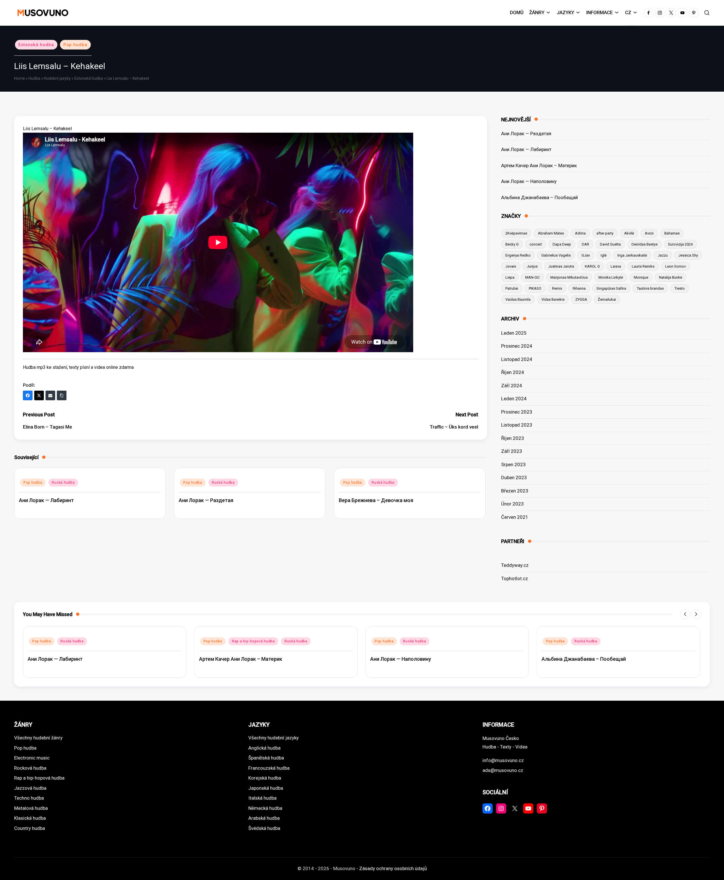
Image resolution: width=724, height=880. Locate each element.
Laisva (616, 266)
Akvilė (629, 233)
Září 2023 (511, 451)
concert (535, 244)
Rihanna (579, 288)
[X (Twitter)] (39, 395)
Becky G (512, 244)
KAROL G (592, 266)
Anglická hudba (264, 748)
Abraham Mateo (551, 233)
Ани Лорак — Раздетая (206, 500)
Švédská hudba (264, 828)
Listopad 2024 (516, 359)
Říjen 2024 (512, 372)
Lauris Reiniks (643, 266)
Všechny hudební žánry (38, 738)
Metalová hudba (31, 808)
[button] (685, 614)
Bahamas (672, 233)
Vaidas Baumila (518, 299)
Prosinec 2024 (516, 346)
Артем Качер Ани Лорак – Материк (539, 165)
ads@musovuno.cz (502, 770)
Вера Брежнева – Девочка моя (376, 500)
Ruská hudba (63, 483)
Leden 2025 (514, 333)
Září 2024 (511, 385)
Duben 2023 (514, 477)
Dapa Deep (562, 244)
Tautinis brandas (650, 288)
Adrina (580, 233)
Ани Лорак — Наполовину (529, 181)
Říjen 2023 (512, 438)
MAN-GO (532, 277)
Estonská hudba (36, 44)
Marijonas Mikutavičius (569, 277)
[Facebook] (28, 395)
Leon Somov (675, 266)
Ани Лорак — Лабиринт (46, 500)
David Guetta (610, 244)
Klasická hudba (30, 818)
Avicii (649, 233)
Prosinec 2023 (516, 412)
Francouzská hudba (269, 768)
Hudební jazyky (57, 78)
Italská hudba (262, 798)
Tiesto (680, 288)
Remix (557, 288)
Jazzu (663, 255)
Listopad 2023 (516, 425)
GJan (585, 255)
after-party (604, 233)
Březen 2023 (514, 491)
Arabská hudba (264, 818)
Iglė (604, 255)
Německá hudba (265, 808)
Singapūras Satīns (611, 288)
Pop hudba (75, 44)
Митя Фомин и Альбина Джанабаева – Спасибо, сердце (609, 659)
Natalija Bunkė (670, 277)
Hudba (34, 78)
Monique (641, 277)
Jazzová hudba (30, 788)
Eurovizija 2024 (680, 244)
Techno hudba (29, 798)
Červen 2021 (514, 517)
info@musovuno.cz (503, 760)
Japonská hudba (265, 788)
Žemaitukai (607, 299)
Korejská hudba (264, 778)
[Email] (50, 395)
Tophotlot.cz (514, 578)
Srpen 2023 (513, 464)
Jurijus (532, 266)
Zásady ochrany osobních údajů (393, 868)
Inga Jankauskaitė (632, 255)
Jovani (510, 266)
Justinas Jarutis (561, 266)
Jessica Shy (688, 255)
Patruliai (511, 288)
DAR (585, 244)
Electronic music (31, 758)
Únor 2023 (512, 504)
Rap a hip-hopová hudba (82, 641)
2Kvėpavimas (516, 233)
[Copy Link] (61, 395)
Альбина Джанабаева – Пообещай (539, 197)
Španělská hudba (266, 758)
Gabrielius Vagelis (556, 255)
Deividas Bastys (645, 244)
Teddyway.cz (515, 565)
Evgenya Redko (518, 255)
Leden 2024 (514, 398)
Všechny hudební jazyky (273, 738)
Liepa (509, 277)
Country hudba (29, 828)
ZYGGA (581, 299)
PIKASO (535, 288)
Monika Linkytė (610, 277)
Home (19, 78)
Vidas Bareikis (552, 299)
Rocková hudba (30, 768)
